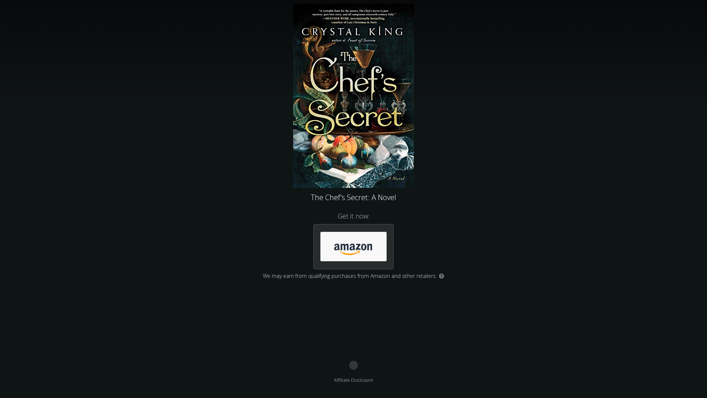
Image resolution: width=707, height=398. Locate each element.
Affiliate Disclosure (353, 380)
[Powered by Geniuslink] (353, 365)
